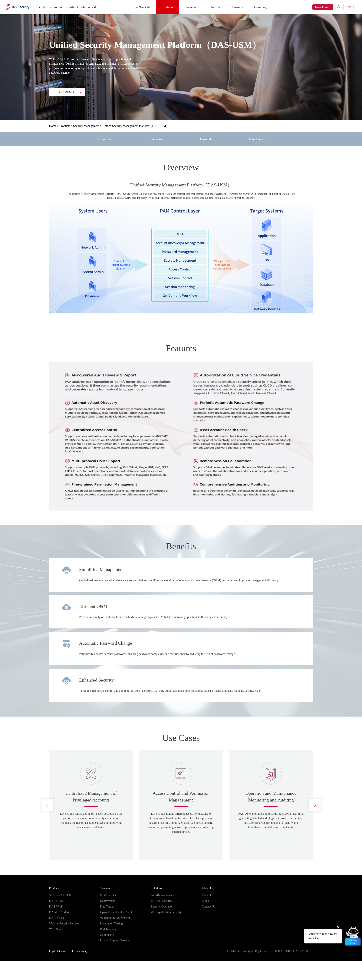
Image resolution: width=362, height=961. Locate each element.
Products (167, 7)
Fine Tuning (107, 906)
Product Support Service (114, 940)
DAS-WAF (56, 906)
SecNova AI (142, 7)
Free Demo (322, 7)
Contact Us (208, 906)
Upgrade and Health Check (116, 912)
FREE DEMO (65, 92)
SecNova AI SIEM (60, 895)
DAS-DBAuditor (59, 912)
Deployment (107, 900)
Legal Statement (57, 951)
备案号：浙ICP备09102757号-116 (294, 951)
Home (52, 125)
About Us (207, 888)
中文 (348, 7)
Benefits (206, 139)
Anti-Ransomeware (162, 895)
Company (260, 7)
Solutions (214, 7)
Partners (237, 7)
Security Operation (162, 906)
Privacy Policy (80, 951)
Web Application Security (166, 912)
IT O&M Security (161, 900)
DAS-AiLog (56, 917)
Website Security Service (64, 923)
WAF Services (57, 929)
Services (190, 7)
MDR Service (108, 895)
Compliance (107, 934)
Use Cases (257, 139)
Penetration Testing (111, 923)
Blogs (205, 900)
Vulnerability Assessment (115, 917)
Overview (105, 139)
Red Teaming (108, 929)
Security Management (86, 125)
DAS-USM (56, 900)
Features (155, 139)
